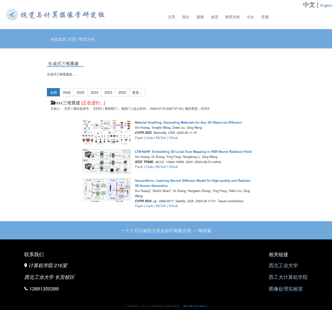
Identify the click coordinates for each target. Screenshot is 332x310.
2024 (94, 92)
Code (149, 137)
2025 (81, 92)
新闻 (200, 17)
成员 (214, 17)
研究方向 (231, 18)
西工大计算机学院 (288, 276)
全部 (53, 92)
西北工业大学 (283, 265)
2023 (108, 92)
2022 (122, 92)
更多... (137, 92)
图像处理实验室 (286, 288)
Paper (139, 137)
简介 (186, 17)
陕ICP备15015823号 (195, 306)
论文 (250, 17)
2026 (67, 92)
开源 (265, 17)
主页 (171, 17)
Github (173, 137)
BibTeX (161, 137)
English (326, 5)
